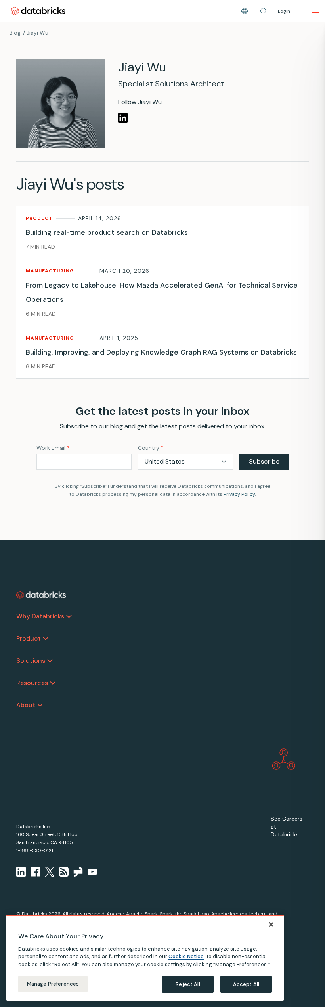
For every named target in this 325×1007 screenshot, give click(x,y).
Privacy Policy (239, 494)
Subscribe (264, 461)
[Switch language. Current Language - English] (244, 11)
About (25, 705)
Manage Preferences (53, 983)
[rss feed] (64, 872)
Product (28, 638)
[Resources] (52, 683)
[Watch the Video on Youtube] (92, 872)
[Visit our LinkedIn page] (21, 872)
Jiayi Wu (37, 32)
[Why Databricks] (69, 616)
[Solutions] (50, 661)
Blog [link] (15, 32)
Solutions (30, 660)
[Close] (271, 924)
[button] (263, 11)
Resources (32, 683)
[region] (145, 958)
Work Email (53, 447)
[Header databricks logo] (38, 10)
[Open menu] (315, 11)
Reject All (188, 984)
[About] (40, 705)
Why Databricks (40, 616)
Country (151, 447)
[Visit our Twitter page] (49, 872)
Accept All (246, 984)
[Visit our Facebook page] (35, 872)
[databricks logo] (41, 595)
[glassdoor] (78, 872)
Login (284, 11)
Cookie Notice (186, 956)
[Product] (45, 638)
